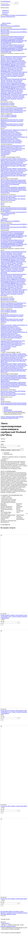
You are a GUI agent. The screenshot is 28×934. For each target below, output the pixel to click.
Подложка (18, 183)
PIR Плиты (4, 180)
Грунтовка (11, 103)
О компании (9, 912)
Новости (7, 15)
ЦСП (12, 147)
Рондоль (12, 132)
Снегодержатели (22, 72)
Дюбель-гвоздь (17, 130)
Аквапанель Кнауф (6, 145)
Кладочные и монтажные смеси (18, 160)
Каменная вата (14, 181)
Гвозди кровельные (6, 56)
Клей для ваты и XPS (6, 161)
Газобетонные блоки (6, 158)
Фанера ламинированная (15, 109)
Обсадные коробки (10, 197)
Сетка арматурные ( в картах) (8, 151)
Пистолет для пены (18, 119)
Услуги (2, 203)
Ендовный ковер (15, 56)
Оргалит (3, 107)
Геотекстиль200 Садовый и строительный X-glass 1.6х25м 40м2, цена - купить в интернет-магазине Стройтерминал (14, 616)
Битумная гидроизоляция (7, 36)
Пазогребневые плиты (14, 163)
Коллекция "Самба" (6, 70)
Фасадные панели (5, 29)
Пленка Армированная (7, 207)
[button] (14, 907)
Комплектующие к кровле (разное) (10, 60)
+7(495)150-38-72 (5, 5)
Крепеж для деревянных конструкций (14, 130)
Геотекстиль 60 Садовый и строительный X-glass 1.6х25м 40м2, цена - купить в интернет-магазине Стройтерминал (14, 712)
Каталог (6, 408)
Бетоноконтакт (5, 103)
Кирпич (8, 160)
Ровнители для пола (21, 164)
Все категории (4, 911)
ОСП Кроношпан (18, 107)
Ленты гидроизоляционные (16, 37)
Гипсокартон (7, 147)
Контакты (22, 15)
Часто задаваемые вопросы (20, 912)
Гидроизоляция (8, 410)
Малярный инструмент (7, 119)
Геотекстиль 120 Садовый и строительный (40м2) (14, 898)
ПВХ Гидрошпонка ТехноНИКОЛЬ (10, 26)
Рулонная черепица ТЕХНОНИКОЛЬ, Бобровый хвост (13, 64)
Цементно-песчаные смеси (12, 165)
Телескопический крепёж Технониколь (11, 135)
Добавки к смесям (17, 158)
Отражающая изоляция (9, 183)
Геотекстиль (4, 24)
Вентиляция (4, 77)
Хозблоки (22, 196)
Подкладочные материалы (8, 63)
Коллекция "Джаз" (11, 58)
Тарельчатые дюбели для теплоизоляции (11, 134)
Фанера (7, 109)
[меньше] (2, 446)
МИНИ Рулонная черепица (19, 62)
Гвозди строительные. (6, 130)
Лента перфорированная (9, 132)
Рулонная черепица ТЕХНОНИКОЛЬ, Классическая (11, 71)
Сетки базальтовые (6, 152)
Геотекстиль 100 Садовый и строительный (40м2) (14, 806)
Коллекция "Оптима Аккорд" (14, 59)
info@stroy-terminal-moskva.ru (8, 926)
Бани (2, 196)
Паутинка (3, 155)
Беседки (6, 196)
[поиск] (16, 3)
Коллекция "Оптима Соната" (15, 69)
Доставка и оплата (15, 15)
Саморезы (17, 132)
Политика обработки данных (8, 914)
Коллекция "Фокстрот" (17, 76)
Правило (3, 121)
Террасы (3, 197)
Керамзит (3, 160)
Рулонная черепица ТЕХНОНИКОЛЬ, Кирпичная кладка (13, 65)
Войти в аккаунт (6, 23)
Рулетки (8, 121)
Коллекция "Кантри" (10, 67)
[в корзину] (2, 624)
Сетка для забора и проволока (8, 115)
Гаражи (10, 196)
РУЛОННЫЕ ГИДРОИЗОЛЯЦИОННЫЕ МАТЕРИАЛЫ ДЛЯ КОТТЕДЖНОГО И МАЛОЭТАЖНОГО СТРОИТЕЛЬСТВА (14, 41)
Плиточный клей (11, 164)
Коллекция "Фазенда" (6, 73)
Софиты (3, 67)
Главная (6, 407)
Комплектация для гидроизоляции (13, 411)
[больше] (19, 446)
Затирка (24, 158)
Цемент (3, 165)
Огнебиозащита (5, 154)
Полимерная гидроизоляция (8, 39)
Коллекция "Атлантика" (11, 74)
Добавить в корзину (5, 450)
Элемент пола (18, 147)
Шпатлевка (23, 165)
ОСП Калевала (9, 107)
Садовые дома (16, 196)
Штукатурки (4, 167)
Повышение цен (10, 16)
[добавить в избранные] (21, 449)
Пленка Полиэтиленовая (19, 207)
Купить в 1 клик (15, 450)
